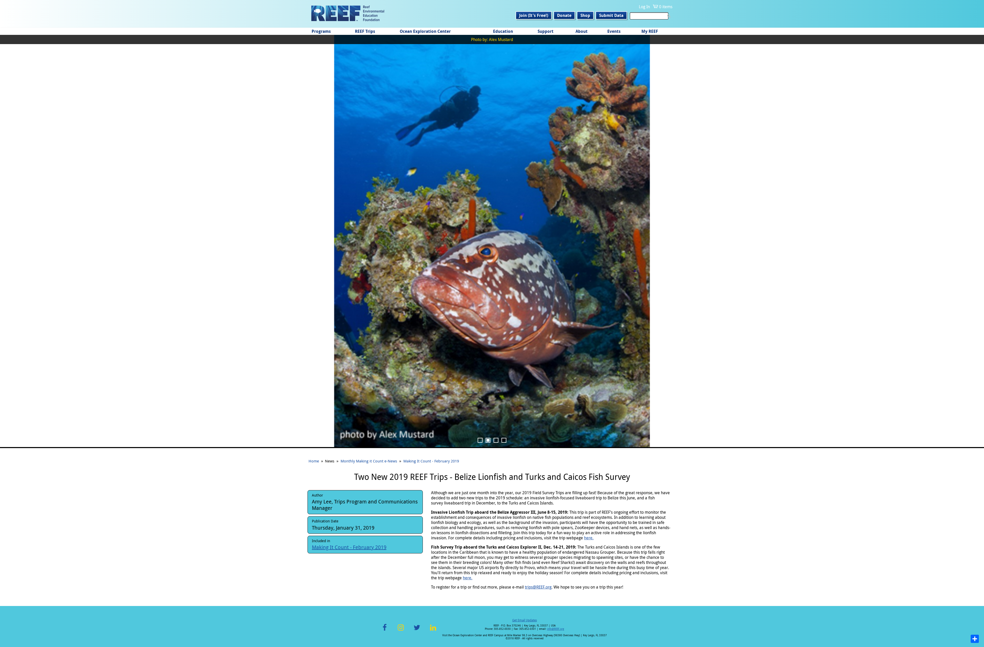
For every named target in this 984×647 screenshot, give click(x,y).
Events (614, 31)
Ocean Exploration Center (425, 31)
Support (546, 31)
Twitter (417, 630)
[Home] (348, 14)
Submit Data (611, 15)
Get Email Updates (524, 620)
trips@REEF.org (538, 587)
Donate (564, 15)
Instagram (400, 630)
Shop (585, 15)
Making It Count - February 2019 (431, 460)
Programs (321, 31)
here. (588, 538)
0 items (665, 6)
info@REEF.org (555, 629)
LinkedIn (433, 630)
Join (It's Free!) (533, 15)
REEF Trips (365, 31)
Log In (644, 6)
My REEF (649, 31)
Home (314, 460)
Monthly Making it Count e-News (369, 460)
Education (503, 31)
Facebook (384, 630)
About (582, 31)
